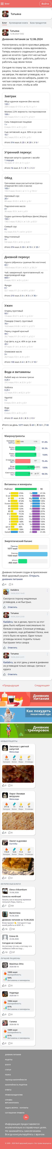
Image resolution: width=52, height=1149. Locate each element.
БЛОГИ (8, 1065)
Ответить (12, 607)
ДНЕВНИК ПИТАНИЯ (13, 1055)
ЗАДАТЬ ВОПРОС (11, 1108)
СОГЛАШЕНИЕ (10, 1113)
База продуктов (38, 23)
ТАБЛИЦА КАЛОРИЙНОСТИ (16, 1080)
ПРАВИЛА (20, 1113)
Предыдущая (11, 685)
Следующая (41, 685)
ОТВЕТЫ (8, 1090)
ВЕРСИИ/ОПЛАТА (12, 1103)
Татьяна (16, 14)
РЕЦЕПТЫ (8, 1060)
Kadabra (15, 590)
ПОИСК (8, 1075)
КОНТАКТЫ (24, 1108)
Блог (4, 23)
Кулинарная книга (18, 23)
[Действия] (47, 593)
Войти (45, 3)
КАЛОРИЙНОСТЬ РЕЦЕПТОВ (16, 1085)
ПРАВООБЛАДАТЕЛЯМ (14, 1095)
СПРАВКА (8, 1100)
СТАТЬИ (8, 1070)
